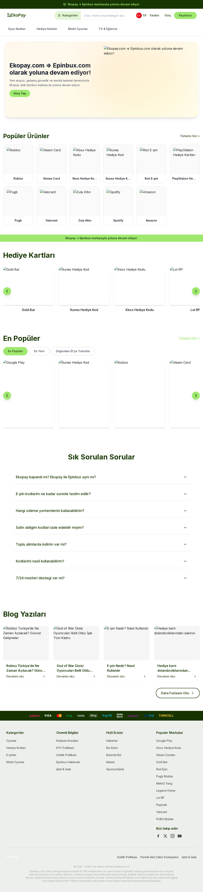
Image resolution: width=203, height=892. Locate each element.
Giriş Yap (19, 93)
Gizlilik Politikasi (66, 755)
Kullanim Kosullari (67, 740)
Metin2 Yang (164, 783)
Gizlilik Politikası (127, 857)
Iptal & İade (63, 769)
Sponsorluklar (115, 769)
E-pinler (11, 755)
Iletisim (110, 762)
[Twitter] (165, 836)
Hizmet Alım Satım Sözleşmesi (159, 857)
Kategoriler (70, 15)
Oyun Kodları (17, 28)
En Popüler (15, 351)
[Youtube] (180, 836)
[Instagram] (172, 836)
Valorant (161, 812)
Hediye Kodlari (16, 747)
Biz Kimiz (112, 747)
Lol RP (160, 797)
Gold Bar (162, 762)
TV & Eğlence (108, 28)
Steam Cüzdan (165, 755)
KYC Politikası (65, 747)
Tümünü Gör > (190, 136)
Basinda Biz (113, 755)
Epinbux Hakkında (68, 762)
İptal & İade (189, 857)
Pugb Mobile (164, 776)
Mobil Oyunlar (78, 28)
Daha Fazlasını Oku (175, 693)
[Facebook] (158, 836)
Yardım (154, 15)
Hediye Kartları (47, 28)
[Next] (196, 291)
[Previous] (7, 291)
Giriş (168, 15)
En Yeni (39, 351)
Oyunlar (11, 740)
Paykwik (161, 804)
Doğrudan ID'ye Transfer (73, 351)
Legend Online (165, 790)
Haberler (112, 740)
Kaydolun (185, 15)
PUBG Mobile (164, 819)
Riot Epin (162, 769)
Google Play (164, 740)
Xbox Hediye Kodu (168, 747)
